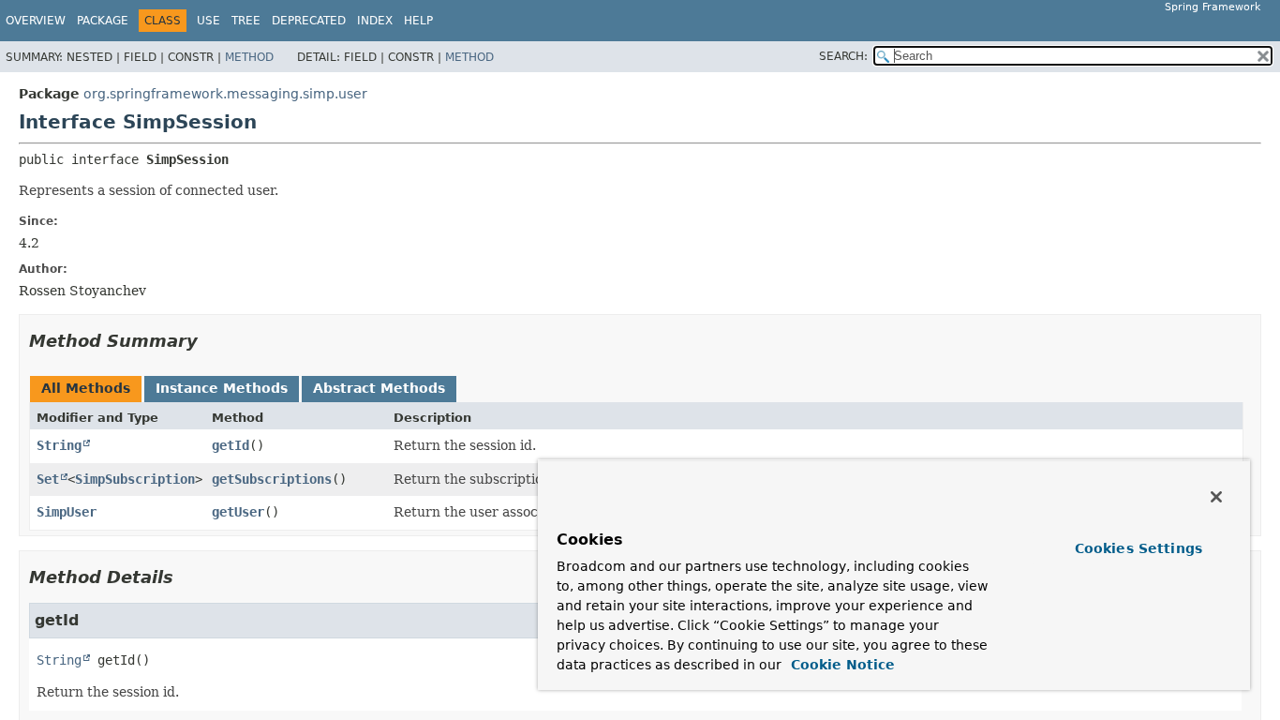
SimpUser (67, 511)
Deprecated (309, 20)
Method (249, 57)
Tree (245, 20)
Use (208, 20)
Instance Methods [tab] (222, 388)
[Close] (1216, 497)
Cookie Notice (840, 664)
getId (230, 445)
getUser (238, 511)
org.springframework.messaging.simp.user (225, 93)
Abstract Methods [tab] (379, 388)
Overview (36, 20)
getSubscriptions (272, 479)
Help (418, 20)
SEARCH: (843, 56)
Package (102, 20)
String (59, 445)
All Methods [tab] (85, 388)
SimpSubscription (135, 479)
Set (48, 479)
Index (375, 20)
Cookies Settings (1138, 548)
